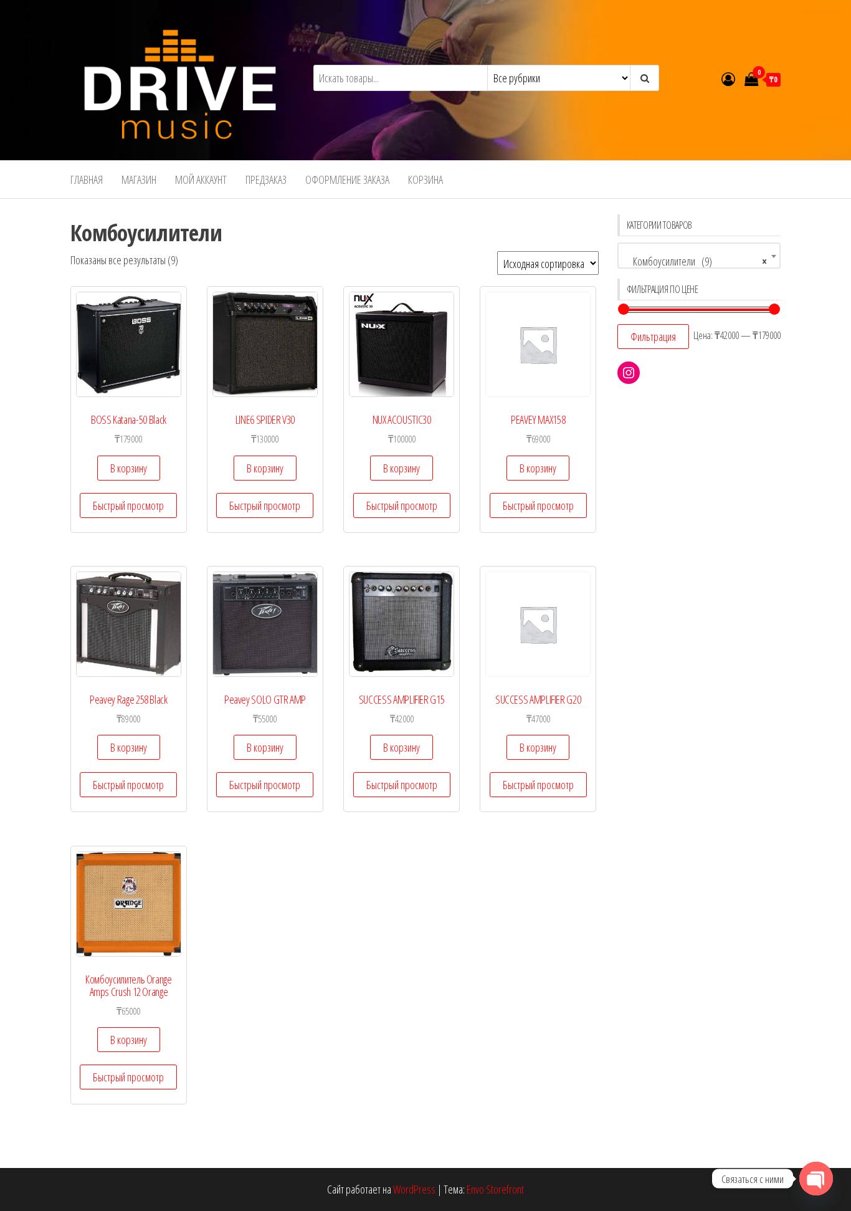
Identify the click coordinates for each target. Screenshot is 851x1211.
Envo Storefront (495, 1189)
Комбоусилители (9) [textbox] (696, 261)
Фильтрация (653, 336)
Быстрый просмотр (128, 505)
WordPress (414, 1189)
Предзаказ (266, 179)
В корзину (128, 468)
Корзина (425, 179)
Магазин (138, 179)
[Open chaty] (816, 1178)
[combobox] (699, 255)
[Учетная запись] (728, 78)
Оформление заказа (347, 179)
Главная (86, 179)
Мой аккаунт (201, 179)
